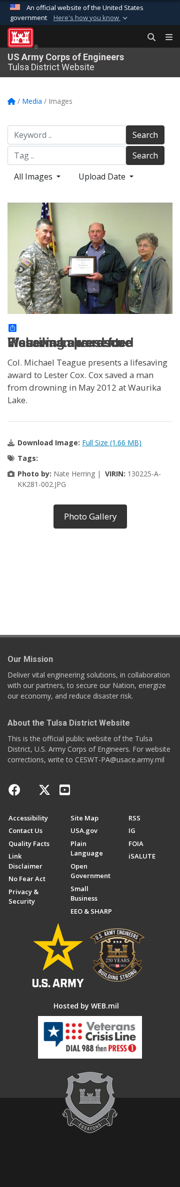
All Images (34, 176)
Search (145, 134)
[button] (92, 18)
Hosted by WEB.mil (86, 1005)
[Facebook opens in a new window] (14, 790)
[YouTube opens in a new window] (65, 790)
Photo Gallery (90, 516)
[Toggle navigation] (165, 37)
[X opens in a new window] (44, 790)
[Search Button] (148, 37)
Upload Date (103, 176)
